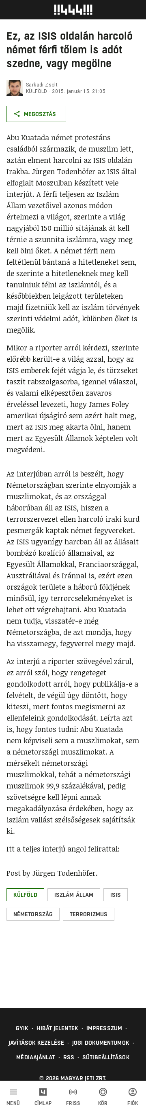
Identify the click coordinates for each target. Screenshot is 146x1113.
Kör (103, 1103)
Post (13, 873)
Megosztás (40, 114)
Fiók (132, 1103)
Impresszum (104, 1028)
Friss (73, 1103)
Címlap (43, 1103)
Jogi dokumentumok (100, 1042)
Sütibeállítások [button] (106, 1057)
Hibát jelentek (57, 1028)
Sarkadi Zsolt (42, 85)
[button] (25, 894)
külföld (36, 91)
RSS (68, 1057)
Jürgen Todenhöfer (64, 873)
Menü (13, 1103)
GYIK (22, 1028)
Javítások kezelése (36, 1042)
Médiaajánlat (35, 1057)
